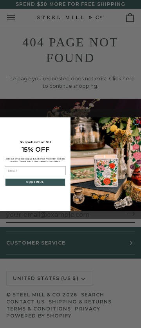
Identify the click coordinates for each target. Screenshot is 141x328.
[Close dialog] (136, 121)
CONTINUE (35, 182)
